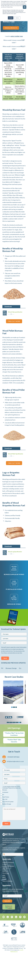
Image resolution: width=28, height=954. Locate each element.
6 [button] (14, 722)
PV (2, 668)
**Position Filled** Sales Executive (14, 741)
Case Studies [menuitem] (5, 873)
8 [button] (17, 722)
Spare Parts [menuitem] (5, 868)
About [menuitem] (4, 877)
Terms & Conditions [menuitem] (7, 881)
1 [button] (7, 722)
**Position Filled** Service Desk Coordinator (14, 734)
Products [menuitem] (4, 864)
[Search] (4, 854)
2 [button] (8, 722)
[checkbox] (14, 797)
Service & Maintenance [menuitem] (8, 866)
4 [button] (11, 722)
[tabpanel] (13, 692)
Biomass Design (11, 668)
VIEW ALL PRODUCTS (11, 28)
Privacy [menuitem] (4, 879)
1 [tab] (11, 707)
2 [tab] (13, 707)
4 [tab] (16, 707)
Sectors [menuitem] (4, 870)
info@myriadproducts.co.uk (15, 761)
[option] (11, 717)
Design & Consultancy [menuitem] (8, 862)
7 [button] (16, 722)
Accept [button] (10, 18)
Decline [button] (17, 18)
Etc (20, 668)
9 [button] (19, 722)
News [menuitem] (3, 875)
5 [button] (13, 722)
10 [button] (20, 722)
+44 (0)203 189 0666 (13, 757)
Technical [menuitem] (4, 871)
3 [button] (10, 722)
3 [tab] (14, 707)
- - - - (9, 314)
